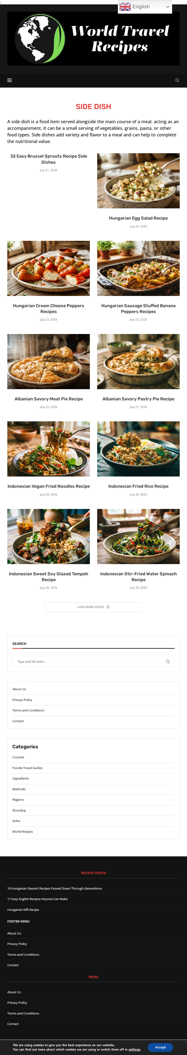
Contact (18, 721)
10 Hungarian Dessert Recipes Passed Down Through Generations (54, 888)
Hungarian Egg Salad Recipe (138, 218)
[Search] (177, 80)
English (140, 7)
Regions (18, 799)
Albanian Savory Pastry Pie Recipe (138, 399)
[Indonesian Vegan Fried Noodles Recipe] (48, 449)
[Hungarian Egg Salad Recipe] (138, 180)
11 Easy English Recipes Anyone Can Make (37, 899)
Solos (16, 821)
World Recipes (22, 831)
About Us (19, 689)
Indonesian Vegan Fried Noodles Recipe (49, 486)
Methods (19, 789)
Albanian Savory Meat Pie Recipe (49, 399)
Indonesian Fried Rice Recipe (138, 486)
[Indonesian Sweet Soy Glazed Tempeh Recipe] (48, 536)
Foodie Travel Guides (27, 768)
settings (134, 1049)
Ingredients (20, 778)
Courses (18, 757)
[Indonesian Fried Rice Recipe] (138, 449)
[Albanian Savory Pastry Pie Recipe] (138, 361)
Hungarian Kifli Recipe (23, 909)
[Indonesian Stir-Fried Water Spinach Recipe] (138, 536)
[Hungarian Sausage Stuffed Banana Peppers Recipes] (138, 268)
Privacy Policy (22, 700)
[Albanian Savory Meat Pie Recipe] (48, 361)
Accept (160, 1047)
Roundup (19, 810)
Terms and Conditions (28, 710)
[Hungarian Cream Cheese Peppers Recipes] (48, 268)
